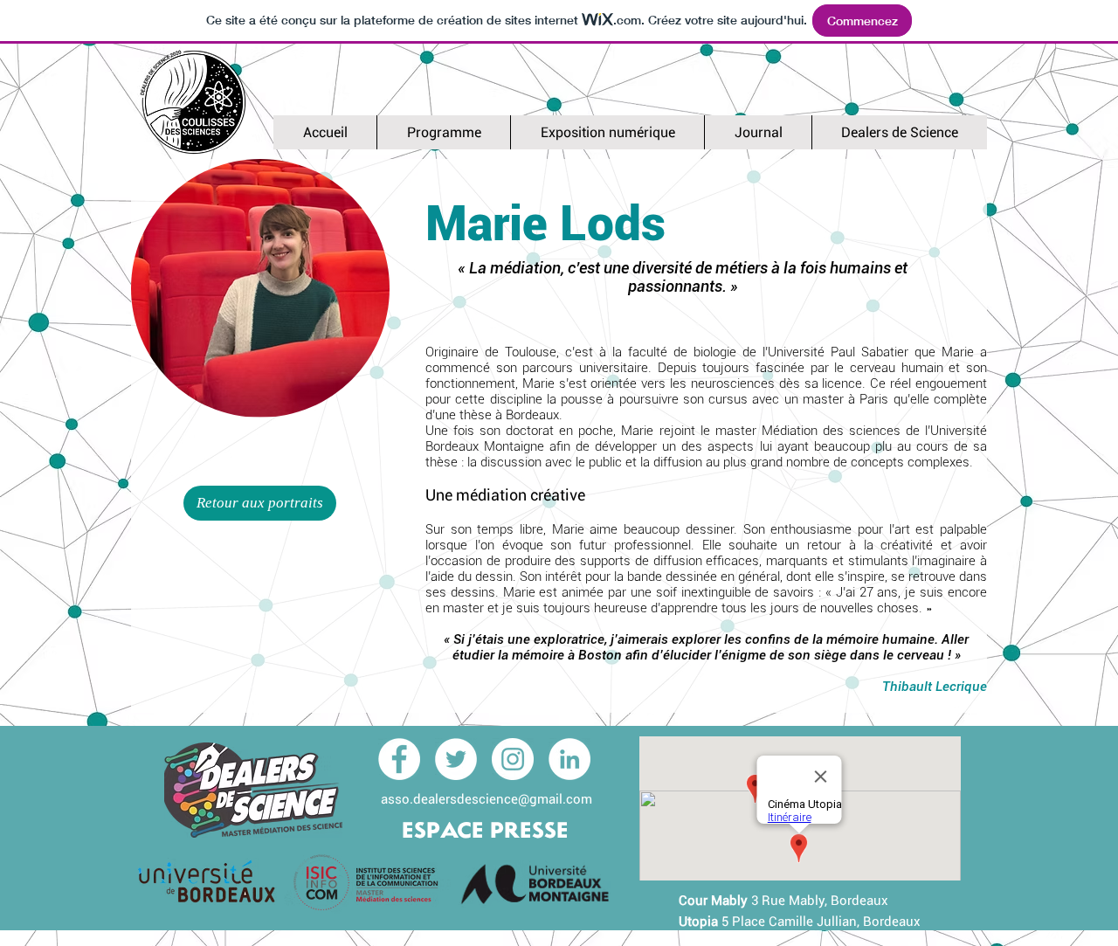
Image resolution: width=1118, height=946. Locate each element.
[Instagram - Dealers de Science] (513, 759)
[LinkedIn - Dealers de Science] (569, 759)
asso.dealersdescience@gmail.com (486, 799)
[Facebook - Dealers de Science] (399, 759)
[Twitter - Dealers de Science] (456, 759)
